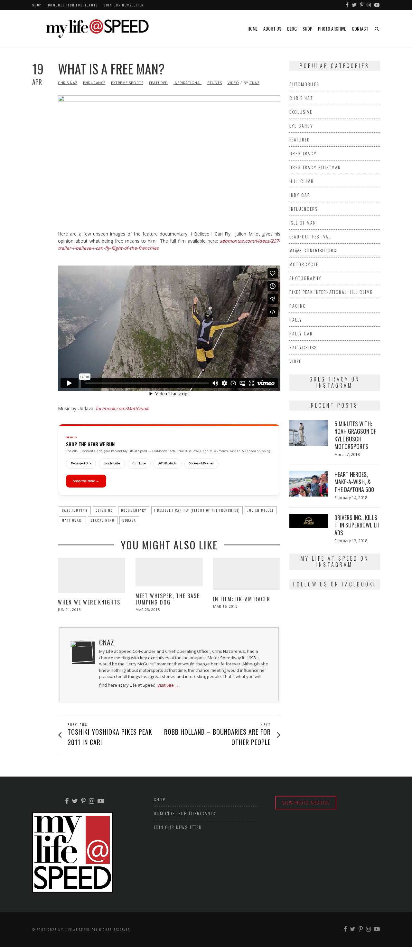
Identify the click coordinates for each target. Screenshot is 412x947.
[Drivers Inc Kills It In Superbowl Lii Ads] (308, 521)
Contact (360, 28)
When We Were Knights (89, 602)
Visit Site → (168, 685)
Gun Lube (139, 463)
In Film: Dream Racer (241, 599)
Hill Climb (301, 181)
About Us (272, 28)
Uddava (129, 520)
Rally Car (301, 333)
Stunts (214, 82)
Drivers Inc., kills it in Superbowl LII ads (356, 525)
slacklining (103, 520)
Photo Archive (332, 28)
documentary (133, 510)
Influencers (303, 208)
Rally (295, 319)
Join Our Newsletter (124, 5)
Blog (292, 28)
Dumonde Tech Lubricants (73, 5)
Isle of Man (302, 222)
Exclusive (300, 111)
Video (233, 82)
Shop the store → (86, 481)
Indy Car (299, 194)
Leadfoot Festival (310, 236)
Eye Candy (301, 125)
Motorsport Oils (81, 463)
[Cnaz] (81, 651)
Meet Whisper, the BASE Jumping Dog (168, 599)
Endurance (94, 82)
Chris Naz (68, 82)
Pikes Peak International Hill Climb (331, 291)
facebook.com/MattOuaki (122, 408)
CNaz (254, 82)
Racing (297, 305)
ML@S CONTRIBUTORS (312, 250)
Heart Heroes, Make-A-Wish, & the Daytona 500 (354, 482)
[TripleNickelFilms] (377, 5)
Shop (37, 5)
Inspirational (187, 82)
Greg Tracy (303, 153)
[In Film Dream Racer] (246, 573)
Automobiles (304, 84)
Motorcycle (303, 264)
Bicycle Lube (112, 463)
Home (253, 28)
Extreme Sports (127, 82)
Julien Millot (261, 510)
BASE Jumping (75, 510)
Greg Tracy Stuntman (315, 167)
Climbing (104, 510)
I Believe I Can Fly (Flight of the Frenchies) (197, 510)
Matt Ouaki (72, 520)
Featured (158, 82)
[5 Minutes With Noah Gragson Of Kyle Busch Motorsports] (308, 433)
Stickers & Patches (201, 463)
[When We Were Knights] (91, 575)
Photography (305, 278)
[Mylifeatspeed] (347, 5)
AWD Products (167, 463)
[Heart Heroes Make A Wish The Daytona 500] (308, 484)
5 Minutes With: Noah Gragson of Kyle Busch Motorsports (355, 435)
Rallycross (303, 347)
